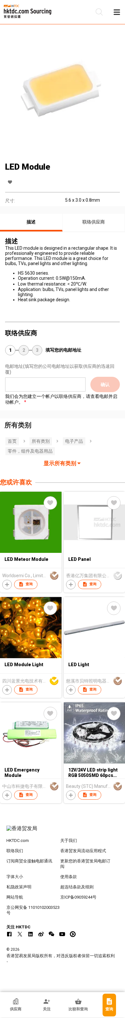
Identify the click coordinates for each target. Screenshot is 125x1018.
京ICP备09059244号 (78, 897)
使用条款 (68, 876)
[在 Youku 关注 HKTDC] (73, 934)
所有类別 (41, 441)
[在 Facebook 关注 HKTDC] (9, 934)
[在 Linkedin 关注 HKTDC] (30, 934)
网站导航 (14, 897)
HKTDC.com (17, 840)
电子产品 (74, 441)
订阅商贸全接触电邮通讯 (29, 861)
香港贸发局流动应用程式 (83, 850)
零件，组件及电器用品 (30, 451)
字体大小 (14, 876)
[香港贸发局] (62, 832)
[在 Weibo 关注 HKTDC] (41, 934)
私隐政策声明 (18, 887)
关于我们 (68, 840)
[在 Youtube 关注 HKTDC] (62, 934)
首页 (12, 441)
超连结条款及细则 (77, 887)
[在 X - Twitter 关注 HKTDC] (20, 934)
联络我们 (14, 850)
